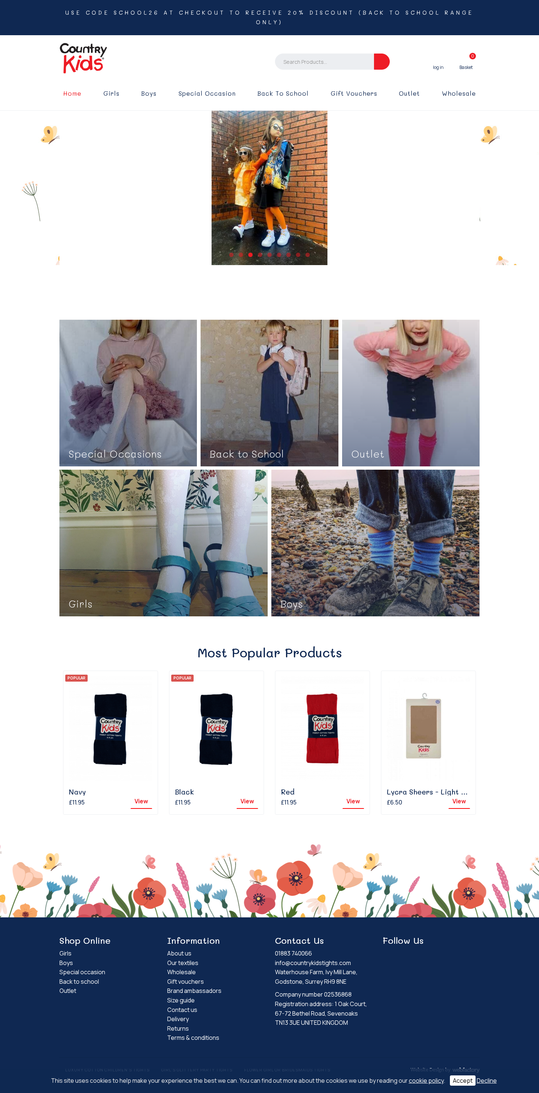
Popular (76, 678)
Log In (438, 62)
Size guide (181, 1000)
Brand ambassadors (194, 991)
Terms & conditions (193, 1038)
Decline (487, 1081)
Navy (77, 791)
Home (72, 93)
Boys (149, 93)
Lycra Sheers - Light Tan (430, 791)
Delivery (178, 1019)
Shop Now (128, 393)
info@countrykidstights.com (313, 963)
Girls (111, 93)
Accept (463, 1081)
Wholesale (459, 93)
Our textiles (182, 963)
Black (184, 791)
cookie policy (426, 1081)
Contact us (182, 1010)
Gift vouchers (354, 93)
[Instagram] (401, 954)
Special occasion (207, 93)
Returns (178, 1028)
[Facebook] (388, 954)
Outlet (409, 93)
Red (287, 791)
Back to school (283, 93)
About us (179, 953)
